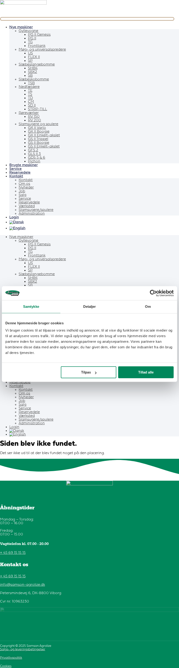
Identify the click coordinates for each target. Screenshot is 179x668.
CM (31, 102)
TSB (31, 83)
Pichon (34, 161)
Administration (32, 214)
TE (30, 90)
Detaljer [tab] (89, 306)
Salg (22, 195)
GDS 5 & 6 (36, 158)
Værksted (27, 206)
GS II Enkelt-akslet (44, 146)
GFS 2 (33, 150)
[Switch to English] (94, 228)
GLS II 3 (34, 154)
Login (14, 217)
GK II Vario (37, 128)
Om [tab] (148, 306)
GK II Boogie (38, 132)
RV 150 (34, 117)
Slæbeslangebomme (37, 64)
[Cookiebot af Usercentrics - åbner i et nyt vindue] (153, 293)
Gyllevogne (28, 31)
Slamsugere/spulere (36, 210)
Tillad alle (146, 372)
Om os (24, 184)
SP (30, 61)
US (30, 53)
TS (30, 94)
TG (30, 42)
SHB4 (33, 68)
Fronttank (36, 46)
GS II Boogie (38, 143)
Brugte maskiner (23, 165)
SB (30, 76)
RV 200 (34, 120)
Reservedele (20, 173)
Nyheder (26, 187)
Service (15, 169)
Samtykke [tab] (31, 306)
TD (30, 98)
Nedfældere (29, 87)
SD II (32, 105)
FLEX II (34, 57)
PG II (32, 38)
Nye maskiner (21, 27)
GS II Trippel (38, 139)
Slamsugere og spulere (38, 124)
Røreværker (29, 113)
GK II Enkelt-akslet (44, 135)
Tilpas (86, 372)
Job (22, 191)
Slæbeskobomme (34, 79)
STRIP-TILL (37, 109)
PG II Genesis (39, 35)
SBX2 (32, 72)
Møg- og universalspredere (42, 49)
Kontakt (16, 176)
